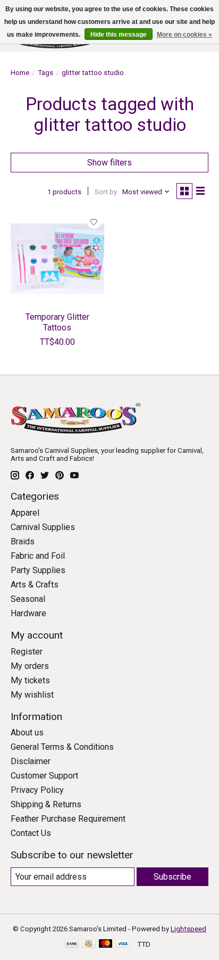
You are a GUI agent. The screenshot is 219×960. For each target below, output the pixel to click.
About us (27, 732)
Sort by (106, 192)
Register (27, 652)
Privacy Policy (37, 790)
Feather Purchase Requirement (68, 819)
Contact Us (31, 833)
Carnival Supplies (43, 527)
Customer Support (44, 776)
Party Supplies (38, 570)
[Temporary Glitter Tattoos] (57, 258)
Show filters (109, 163)
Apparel (25, 513)
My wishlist (32, 695)
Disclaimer (30, 761)
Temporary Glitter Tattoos (57, 322)
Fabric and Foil (38, 556)
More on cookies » (184, 34)
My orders (30, 666)
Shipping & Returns (46, 804)
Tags (45, 73)
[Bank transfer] (72, 944)
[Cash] (88, 944)
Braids (23, 541)
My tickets (30, 680)
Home (20, 73)
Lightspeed (188, 929)
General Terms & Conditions (62, 747)
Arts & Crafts (34, 585)
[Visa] (123, 944)
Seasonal (28, 599)
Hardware (28, 613)
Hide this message (118, 34)
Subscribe (172, 877)
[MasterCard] (106, 944)
